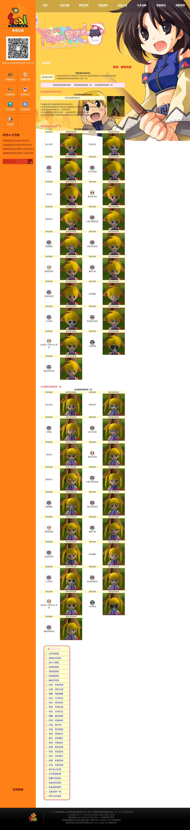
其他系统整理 (55, 787)
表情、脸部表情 (56, 747)
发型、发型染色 (56, 751)
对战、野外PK (55, 725)
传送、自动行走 (56, 711)
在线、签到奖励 (56, 729)
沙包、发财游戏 (56, 765)
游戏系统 (55, 649)
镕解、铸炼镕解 (56, 693)
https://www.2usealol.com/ (99, 823)
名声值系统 (54, 653)
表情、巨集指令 (56, 742)
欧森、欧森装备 (56, 760)
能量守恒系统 (55, 778)
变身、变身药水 (56, 734)
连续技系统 (54, 667)
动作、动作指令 (56, 756)
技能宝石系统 (55, 658)
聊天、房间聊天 (56, 738)
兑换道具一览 (55, 791)
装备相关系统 (55, 782)
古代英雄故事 (55, 774)
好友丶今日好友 (56, 698)
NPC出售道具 (55, 796)
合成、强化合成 (56, 689)
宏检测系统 (54, 676)
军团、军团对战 (56, 707)
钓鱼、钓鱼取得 (56, 685)
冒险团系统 (54, 671)
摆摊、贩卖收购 (56, 716)
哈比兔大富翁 (55, 769)
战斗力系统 (54, 662)
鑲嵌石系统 (54, 680)
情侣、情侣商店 (56, 702)
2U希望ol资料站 (33, 817)
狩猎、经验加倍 (56, 720)
